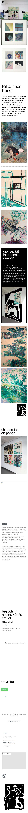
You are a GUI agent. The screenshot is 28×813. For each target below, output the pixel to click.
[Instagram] (4, 776)
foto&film (7, 682)
